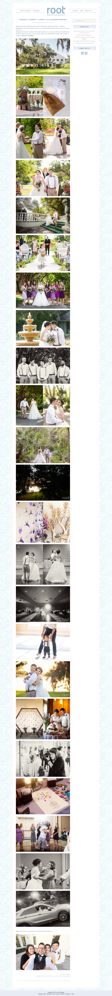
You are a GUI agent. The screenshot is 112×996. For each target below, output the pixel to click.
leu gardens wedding (57, 976)
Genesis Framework (60, 994)
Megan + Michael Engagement (84, 35)
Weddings (68, 974)
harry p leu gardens (47, 976)
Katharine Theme (50, 994)
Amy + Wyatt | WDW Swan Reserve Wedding (84, 41)
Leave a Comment (49, 22)
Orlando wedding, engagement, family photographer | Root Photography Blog (56, 11)
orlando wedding (66, 976)
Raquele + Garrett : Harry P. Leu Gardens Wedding (43, 19)
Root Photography (60, 992)
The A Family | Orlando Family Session (84, 43)
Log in (72, 994)
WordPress (68, 994)
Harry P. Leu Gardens (27, 35)
